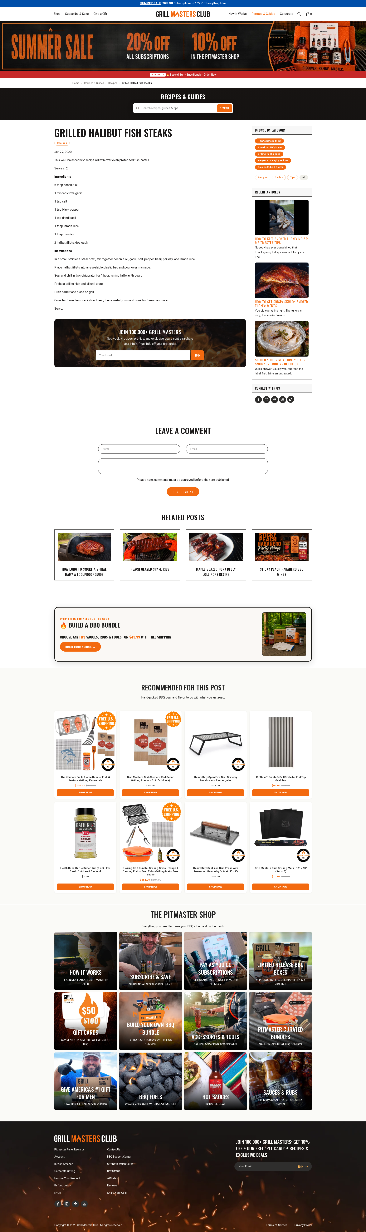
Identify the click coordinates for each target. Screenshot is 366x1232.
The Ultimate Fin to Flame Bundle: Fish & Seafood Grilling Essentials (85, 779)
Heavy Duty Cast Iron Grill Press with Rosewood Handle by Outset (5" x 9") (215, 870)
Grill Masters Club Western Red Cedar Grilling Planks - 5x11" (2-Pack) (150, 779)
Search (224, 108)
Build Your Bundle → (80, 646)
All (303, 177)
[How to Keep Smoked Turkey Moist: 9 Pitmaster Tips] (282, 217)
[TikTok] (290, 399)
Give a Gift (100, 14)
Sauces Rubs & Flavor (270, 167)
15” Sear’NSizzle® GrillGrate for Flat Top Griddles (281, 779)
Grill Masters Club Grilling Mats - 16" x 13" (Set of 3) (281, 870)
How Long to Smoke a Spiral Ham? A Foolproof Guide (84, 572)
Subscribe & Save (77, 14)
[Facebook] (258, 399)
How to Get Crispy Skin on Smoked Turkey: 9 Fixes (281, 303)
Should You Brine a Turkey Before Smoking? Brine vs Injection (281, 362)
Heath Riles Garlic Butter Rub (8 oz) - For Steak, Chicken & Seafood (85, 870)
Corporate (286, 14)
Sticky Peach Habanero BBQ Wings (282, 572)
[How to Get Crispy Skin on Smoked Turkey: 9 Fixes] (282, 280)
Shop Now (85, 792)
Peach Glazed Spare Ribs (150, 569)
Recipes (112, 83)
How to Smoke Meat (269, 141)
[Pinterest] (274, 399)
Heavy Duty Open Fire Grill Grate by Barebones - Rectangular (215, 779)
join (301, 1166)
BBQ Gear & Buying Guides (273, 160)
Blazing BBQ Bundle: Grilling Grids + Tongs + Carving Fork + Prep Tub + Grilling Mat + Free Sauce (150, 871)
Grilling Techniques (269, 154)
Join (197, 355)
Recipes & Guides (263, 14)
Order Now (210, 75)
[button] (57, 14)
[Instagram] (266, 399)
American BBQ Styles (270, 147)
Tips (292, 177)
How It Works (237, 14)
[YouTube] (282, 399)
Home (75, 83)
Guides (279, 177)
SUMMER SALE (150, 3)
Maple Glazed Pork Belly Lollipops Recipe (216, 572)
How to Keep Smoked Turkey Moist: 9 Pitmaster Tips (281, 240)
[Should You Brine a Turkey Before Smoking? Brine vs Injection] (282, 339)
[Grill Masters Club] (183, 14)
